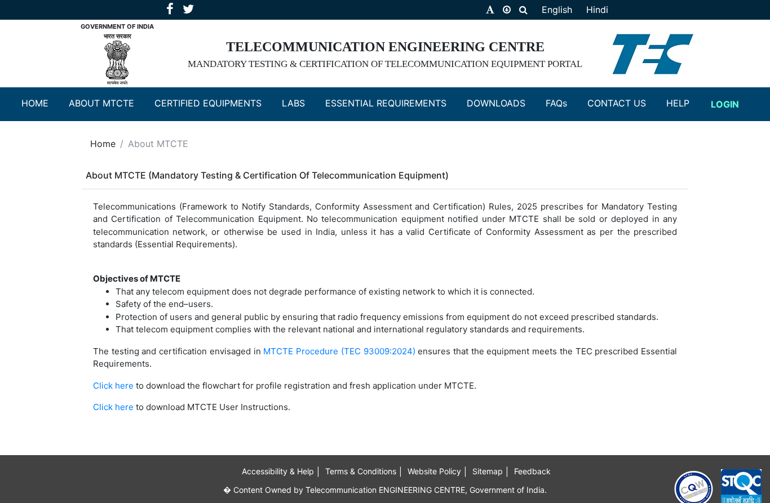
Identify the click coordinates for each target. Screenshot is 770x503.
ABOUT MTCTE (107, 103)
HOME (40, 103)
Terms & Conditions (360, 471)
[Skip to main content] (507, 9)
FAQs (562, 103)
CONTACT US (622, 103)
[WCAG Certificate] (694, 488)
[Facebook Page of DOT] (171, 10)
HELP (683, 103)
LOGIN (729, 104)
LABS (299, 103)
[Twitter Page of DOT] (188, 10)
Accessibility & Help (278, 471)
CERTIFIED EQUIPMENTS (213, 103)
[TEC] (652, 52)
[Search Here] (523, 9)
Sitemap (487, 471)
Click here (113, 385)
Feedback (532, 471)
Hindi (597, 9)
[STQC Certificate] (741, 487)
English (557, 9)
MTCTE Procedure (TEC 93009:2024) (340, 351)
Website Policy (434, 471)
